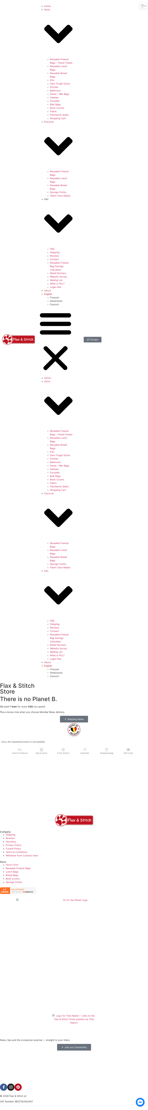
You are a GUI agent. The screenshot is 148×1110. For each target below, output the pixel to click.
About (47, 290)
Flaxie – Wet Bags (59, 94)
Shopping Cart (58, 118)
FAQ (52, 248)
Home (47, 6)
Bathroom (55, 90)
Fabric (53, 111)
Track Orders (63, 753)
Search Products (20, 753)
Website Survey (58, 276)
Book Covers (57, 107)
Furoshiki (55, 100)
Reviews (54, 255)
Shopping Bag (106, 753)
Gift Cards (128, 753)
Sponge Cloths (58, 192)
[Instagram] (10, 1087)
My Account (41, 753)
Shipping (55, 252)
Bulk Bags (55, 104)
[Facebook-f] (3, 1087)
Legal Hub (55, 287)
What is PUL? (57, 283)
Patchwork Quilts (59, 114)
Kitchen (54, 87)
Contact (54, 259)
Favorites (85, 753)
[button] (55, 341)
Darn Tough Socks (60, 83)
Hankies (54, 97)
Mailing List (56, 280)
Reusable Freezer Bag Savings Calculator (59, 266)
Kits (52, 80)
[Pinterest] (18, 1087)
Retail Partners (58, 273)
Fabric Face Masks (60, 195)
